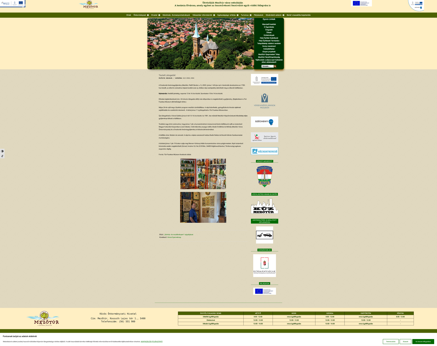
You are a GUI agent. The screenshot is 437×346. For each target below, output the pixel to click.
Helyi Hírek (186, 78)
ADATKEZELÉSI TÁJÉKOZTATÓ (152, 341)
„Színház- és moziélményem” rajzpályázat (178, 234)
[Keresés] (275, 66)
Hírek (192, 78)
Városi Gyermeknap (174, 237)
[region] (218, 339)
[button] (141, 15)
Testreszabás (390, 341)
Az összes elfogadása (423, 341)
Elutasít (405, 341)
